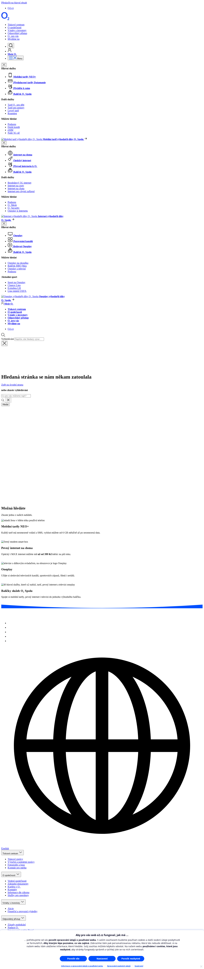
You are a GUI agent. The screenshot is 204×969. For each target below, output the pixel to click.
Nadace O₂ (13, 927)
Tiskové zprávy (15, 859)
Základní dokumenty (18, 883)
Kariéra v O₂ (14, 886)
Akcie (11, 908)
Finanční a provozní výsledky (22, 911)
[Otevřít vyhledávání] (11, 45)
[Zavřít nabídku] (4, 65)
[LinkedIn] (9, 641)
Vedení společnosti (17, 881)
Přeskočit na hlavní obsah (14, 2)
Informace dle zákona (18, 892)
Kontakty (12, 889)
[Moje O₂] (9, 51)
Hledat (5, 404)
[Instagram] (9, 623)
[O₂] (5, 19)
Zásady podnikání (17, 924)
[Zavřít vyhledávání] (4, 343)
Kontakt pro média (17, 867)
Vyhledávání (7, 339)
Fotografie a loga (16, 864)
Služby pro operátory (18, 895)
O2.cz (11, 8)
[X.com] (9, 632)
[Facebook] (9, 627)
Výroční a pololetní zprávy (21, 862)
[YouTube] (9, 636)
